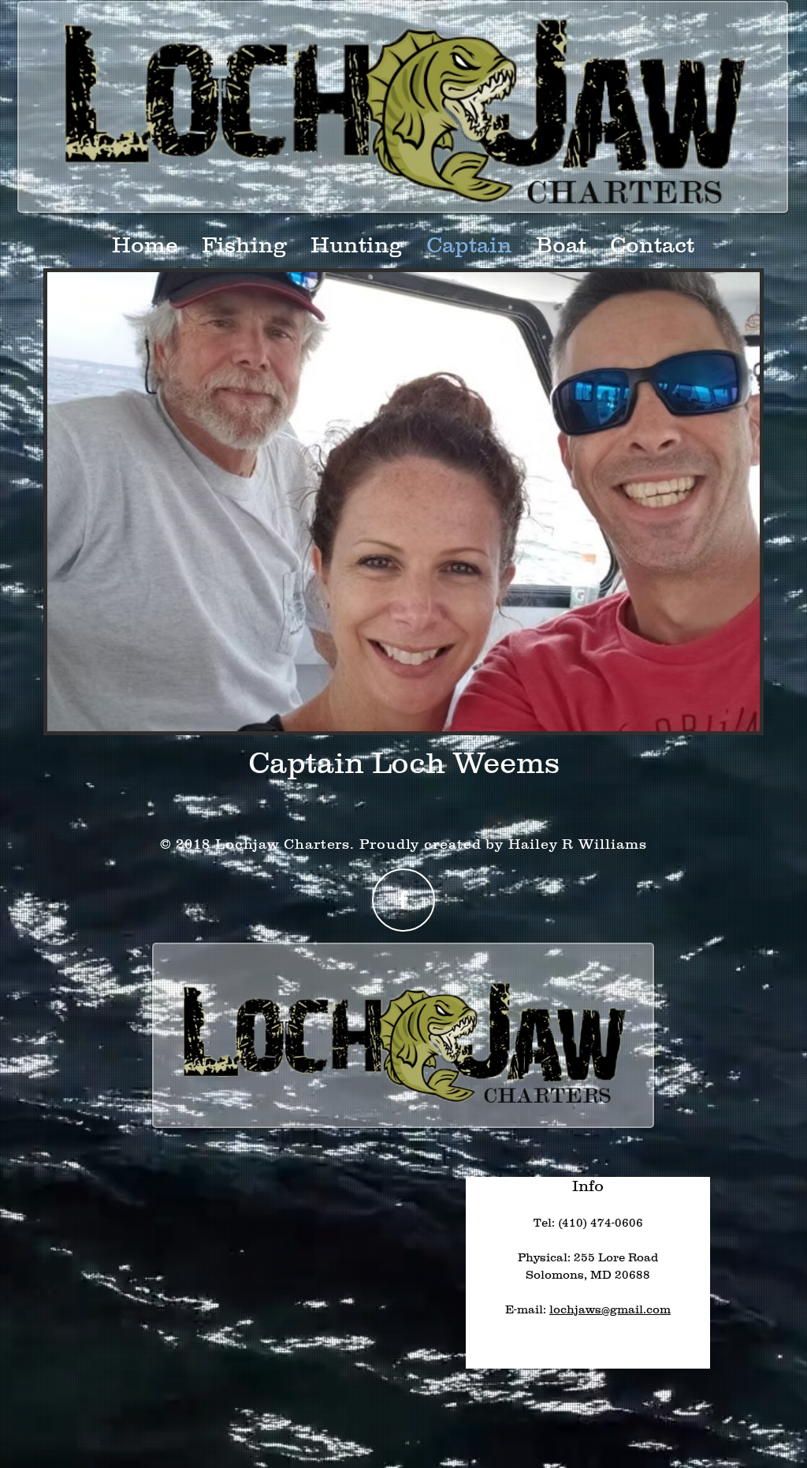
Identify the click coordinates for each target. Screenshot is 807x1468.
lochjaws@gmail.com (610, 1309)
